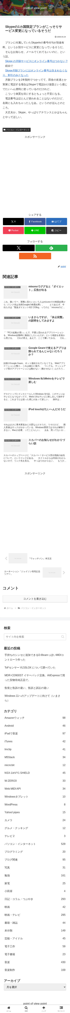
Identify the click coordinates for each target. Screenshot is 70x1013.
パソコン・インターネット (18, 130)
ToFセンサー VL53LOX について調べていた (30, 667)
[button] (56, 230)
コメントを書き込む (35, 598)
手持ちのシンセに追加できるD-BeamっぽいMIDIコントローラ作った (34, 657)
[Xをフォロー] (19, 248)
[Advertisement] (35, 174)
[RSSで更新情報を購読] (35, 256)
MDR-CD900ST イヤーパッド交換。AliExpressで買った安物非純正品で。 (35, 677)
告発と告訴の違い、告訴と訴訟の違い (27, 688)
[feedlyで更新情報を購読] (51, 248)
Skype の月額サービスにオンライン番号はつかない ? (36, 61)
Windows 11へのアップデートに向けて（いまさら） (32, 698)
